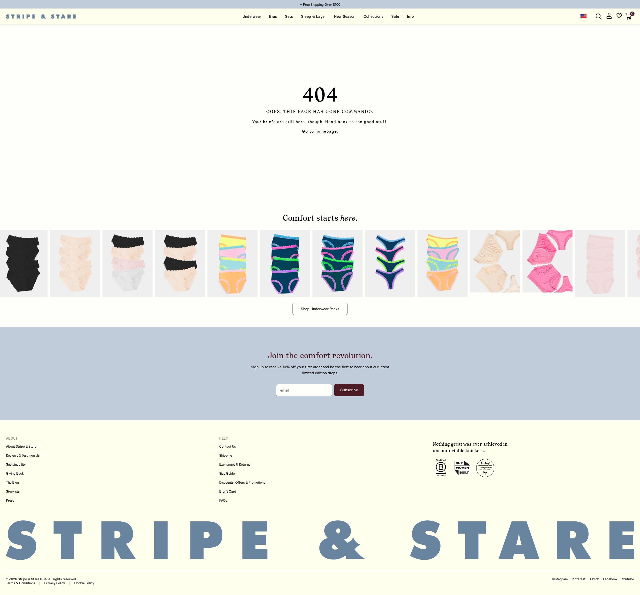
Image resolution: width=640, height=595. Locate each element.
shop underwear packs (320, 309)
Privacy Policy (54, 583)
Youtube (628, 579)
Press (10, 500)
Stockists (13, 491)
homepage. (327, 131)
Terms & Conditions (20, 583)
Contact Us (227, 446)
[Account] (609, 17)
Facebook (610, 579)
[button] (629, 17)
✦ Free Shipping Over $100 (320, 5)
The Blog (12, 482)
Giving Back (15, 473)
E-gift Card (227, 491)
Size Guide (227, 473)
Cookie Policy (84, 583)
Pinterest (579, 579)
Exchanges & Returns (234, 464)
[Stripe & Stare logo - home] (41, 16)
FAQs (223, 500)
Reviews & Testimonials (23, 455)
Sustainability (16, 464)
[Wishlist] (619, 17)
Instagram (560, 579)
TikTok (594, 579)
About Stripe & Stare (21, 446)
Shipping (225, 455)
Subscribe (349, 390)
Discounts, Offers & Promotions (242, 482)
